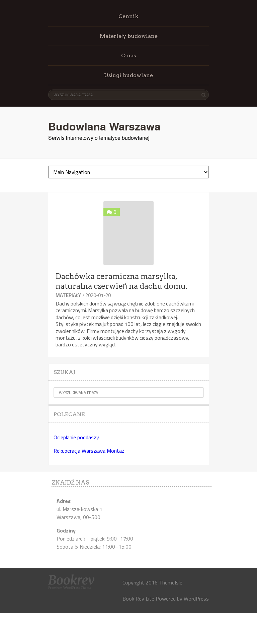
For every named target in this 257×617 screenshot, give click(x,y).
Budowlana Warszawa (104, 126)
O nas (128, 55)
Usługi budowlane (128, 75)
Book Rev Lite (138, 599)
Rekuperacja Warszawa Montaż (89, 451)
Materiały (68, 295)
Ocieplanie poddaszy (76, 437)
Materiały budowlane (129, 36)
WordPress (196, 599)
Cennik (128, 16)
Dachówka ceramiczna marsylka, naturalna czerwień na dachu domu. (121, 281)
